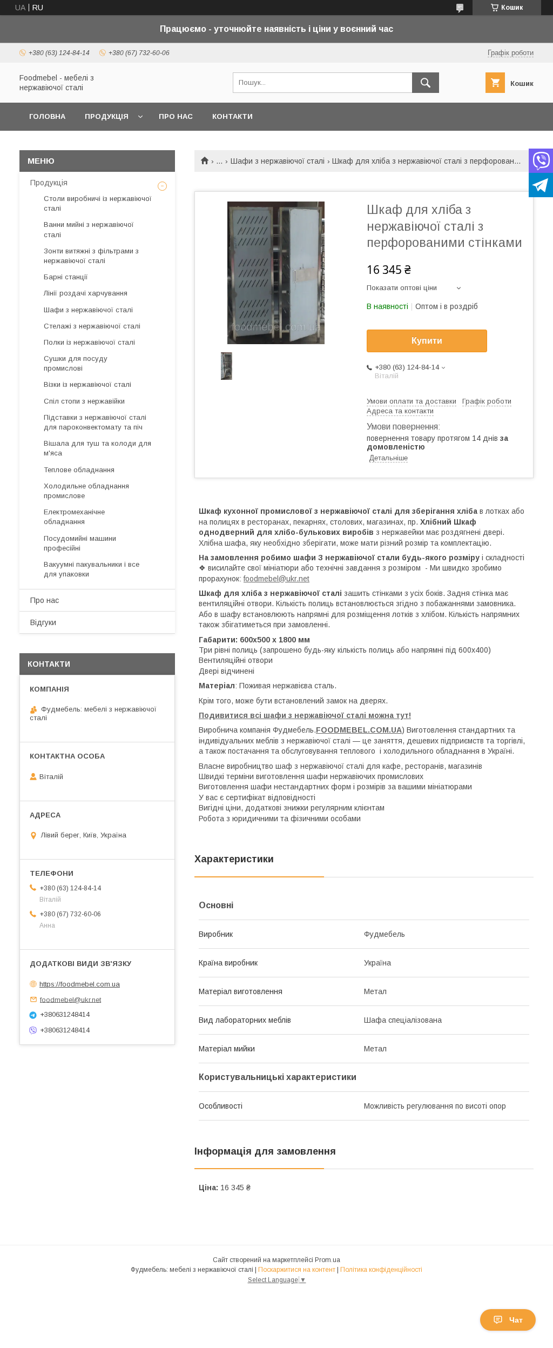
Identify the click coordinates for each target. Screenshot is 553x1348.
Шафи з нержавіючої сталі (278, 161)
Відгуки (43, 622)
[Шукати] (425, 82)
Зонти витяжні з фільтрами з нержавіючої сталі (91, 256)
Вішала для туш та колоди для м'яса (97, 448)
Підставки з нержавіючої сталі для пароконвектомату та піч (95, 422)
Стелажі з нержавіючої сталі (92, 326)
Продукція (107, 116)
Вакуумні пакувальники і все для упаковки (91, 569)
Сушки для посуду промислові (75, 363)
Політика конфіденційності (381, 1269)
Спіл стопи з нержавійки (84, 401)
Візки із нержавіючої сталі (87, 384)
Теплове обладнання (79, 470)
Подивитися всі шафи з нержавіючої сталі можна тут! (305, 715)
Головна (47, 116)
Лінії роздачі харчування (85, 293)
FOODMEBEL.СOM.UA (359, 730)
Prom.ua (327, 1260)
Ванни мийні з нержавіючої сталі (89, 229)
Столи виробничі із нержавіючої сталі (98, 203)
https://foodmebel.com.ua (79, 984)
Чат (516, 1320)
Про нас (176, 116)
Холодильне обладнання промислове (86, 491)
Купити (427, 340)
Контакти (232, 116)
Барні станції (66, 277)
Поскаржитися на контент (296, 1269)
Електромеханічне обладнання (74, 517)
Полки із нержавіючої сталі (89, 342)
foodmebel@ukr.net (276, 578)
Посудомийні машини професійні (80, 543)
